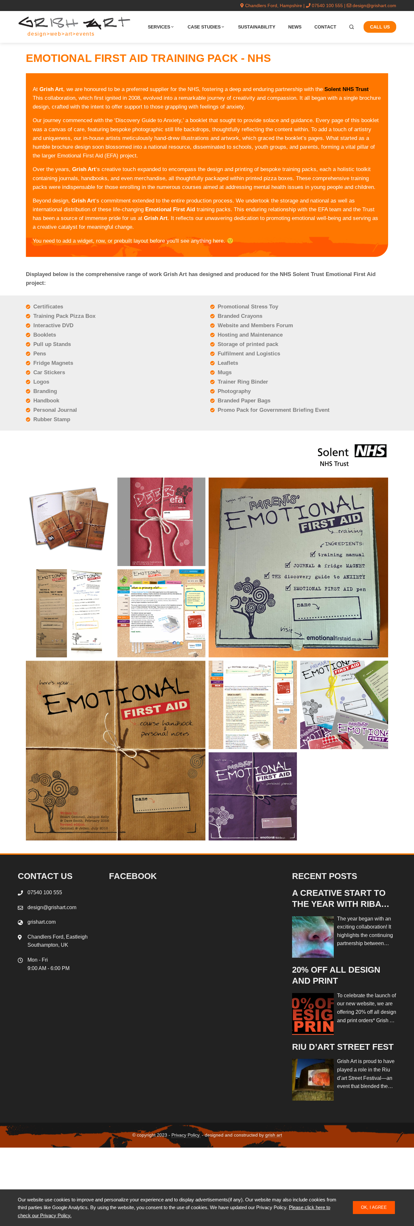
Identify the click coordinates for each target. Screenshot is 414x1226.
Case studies (204, 26)
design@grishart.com (374, 5)
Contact (325, 26)
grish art (273, 1135)
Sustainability (256, 26)
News (294, 26)
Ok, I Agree (374, 1207)
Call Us (380, 26)
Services (159, 26)
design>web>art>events (61, 34)
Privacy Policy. (186, 1135)
